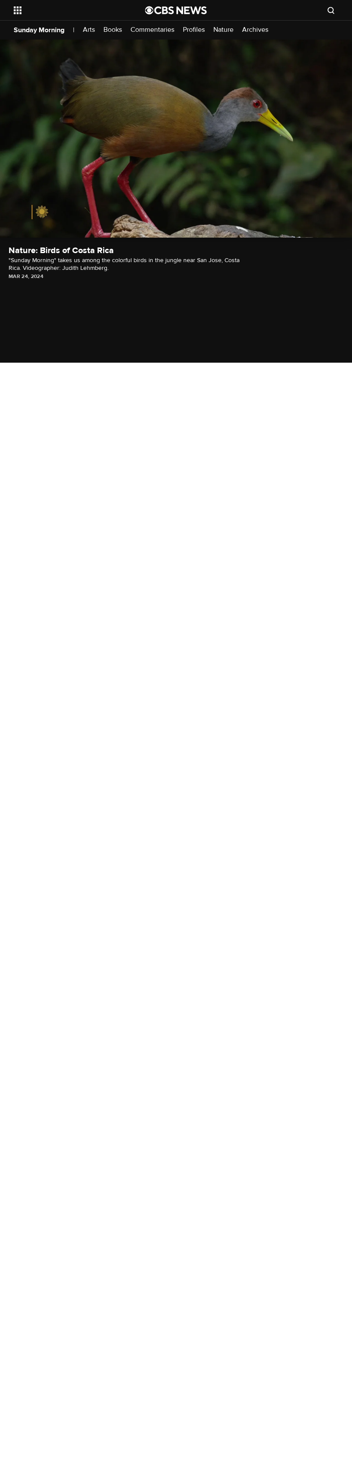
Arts (89, 30)
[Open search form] (331, 10)
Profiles (194, 30)
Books (112, 30)
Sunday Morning (39, 30)
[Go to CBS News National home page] (176, 10)
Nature (223, 30)
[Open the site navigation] (68, 10)
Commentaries (152, 30)
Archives (255, 30)
